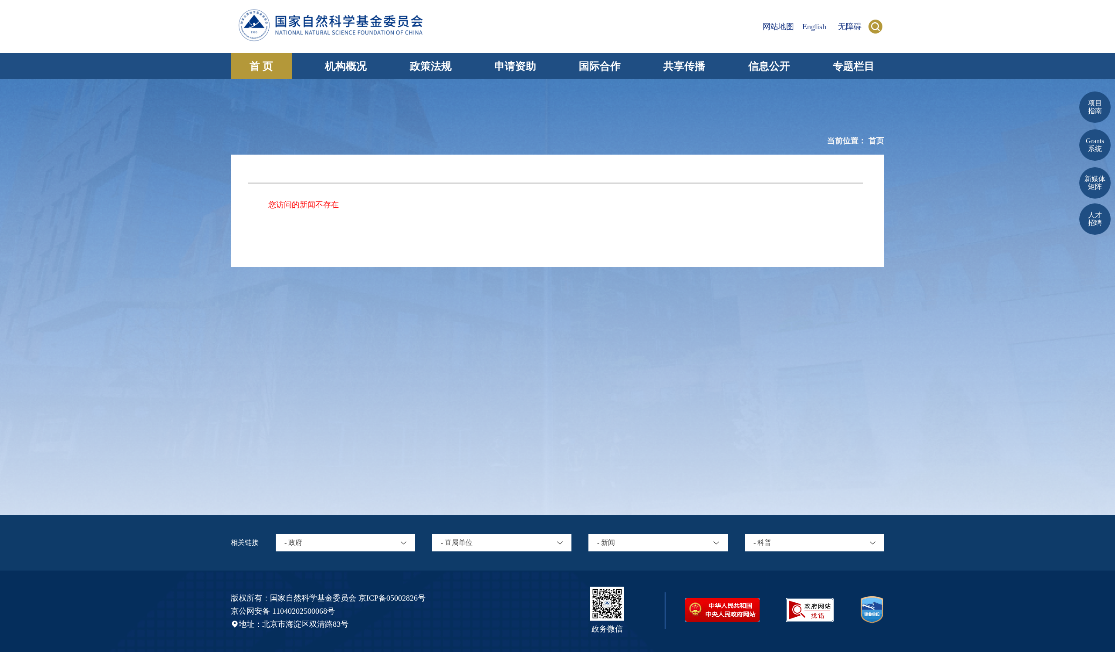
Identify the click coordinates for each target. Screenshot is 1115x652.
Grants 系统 (1095, 144)
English (814, 26)
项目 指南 (1095, 107)
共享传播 (684, 66)
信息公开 (769, 66)
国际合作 (600, 66)
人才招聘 (1095, 218)
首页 (876, 140)
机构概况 (346, 66)
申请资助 (515, 66)
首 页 (261, 66)
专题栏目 (854, 66)
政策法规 (431, 66)
